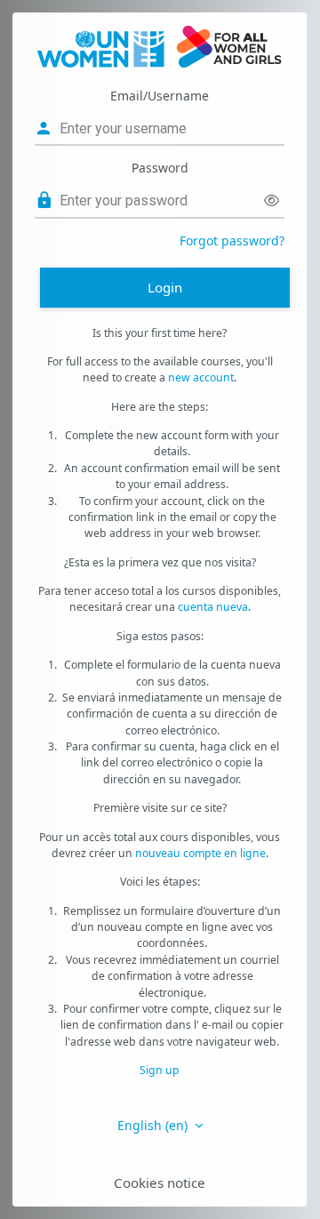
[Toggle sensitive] (271, 200)
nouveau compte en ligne (200, 853)
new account (201, 377)
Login (165, 287)
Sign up (160, 1070)
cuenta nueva (213, 606)
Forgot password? (232, 240)
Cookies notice (159, 1182)
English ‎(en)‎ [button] (154, 1125)
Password (160, 167)
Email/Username (159, 95)
